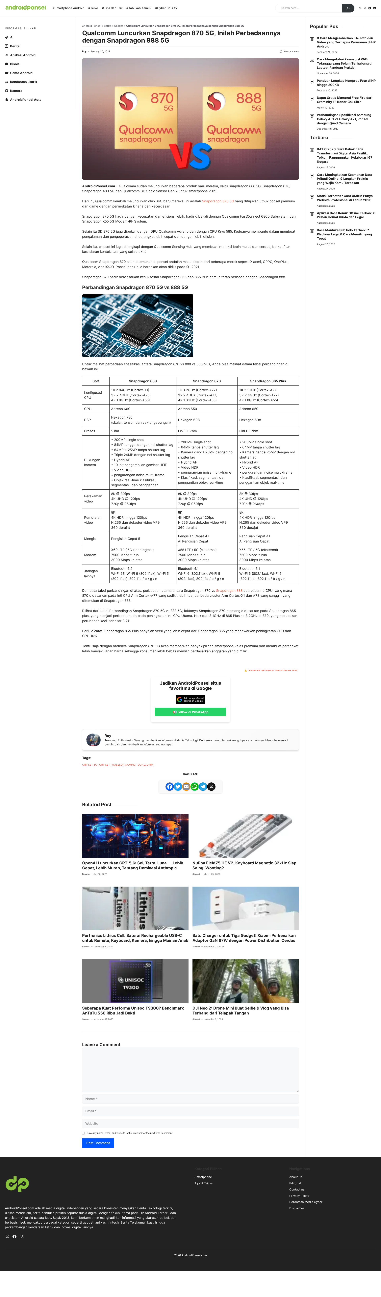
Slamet (196, 874)
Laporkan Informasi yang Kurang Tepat (273, 670)
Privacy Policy (299, 1196)
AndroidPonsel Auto (25, 100)
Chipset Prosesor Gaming (117, 764)
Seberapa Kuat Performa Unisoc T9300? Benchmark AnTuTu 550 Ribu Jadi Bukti (133, 1010)
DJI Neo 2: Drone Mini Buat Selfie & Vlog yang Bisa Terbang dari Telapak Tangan (240, 1010)
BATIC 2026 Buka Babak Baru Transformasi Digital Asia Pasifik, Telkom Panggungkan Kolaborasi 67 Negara (344, 155)
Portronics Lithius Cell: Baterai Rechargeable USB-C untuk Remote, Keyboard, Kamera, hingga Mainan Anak (135, 938)
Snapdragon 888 (229, 591)
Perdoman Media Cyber (305, 1202)
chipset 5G (89, 764)
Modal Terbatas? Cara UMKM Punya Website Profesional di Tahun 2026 (345, 198)
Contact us (296, 1189)
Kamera (16, 91)
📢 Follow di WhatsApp (190, 712)
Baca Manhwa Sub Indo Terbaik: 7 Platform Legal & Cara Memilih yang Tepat (344, 234)
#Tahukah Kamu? (138, 8)
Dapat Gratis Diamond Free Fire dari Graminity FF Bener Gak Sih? (344, 100)
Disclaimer (296, 1208)
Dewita (85, 874)
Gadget (118, 25)
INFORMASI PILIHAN (21, 28)
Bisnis (14, 64)
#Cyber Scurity (166, 8)
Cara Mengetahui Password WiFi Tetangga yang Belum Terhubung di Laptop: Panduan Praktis (344, 63)
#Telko (93, 8)
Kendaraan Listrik (23, 82)
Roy (84, 51)
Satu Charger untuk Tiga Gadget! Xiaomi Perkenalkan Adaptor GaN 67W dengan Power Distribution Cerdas (244, 938)
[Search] (348, 8)
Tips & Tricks (203, 1183)
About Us (295, 1177)
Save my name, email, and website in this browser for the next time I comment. (130, 1132)
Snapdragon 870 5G (218, 201)
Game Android (21, 73)
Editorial (295, 1183)
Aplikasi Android (23, 55)
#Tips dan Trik (112, 8)
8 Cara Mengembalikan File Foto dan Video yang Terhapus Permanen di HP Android (346, 42)
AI (11, 37)
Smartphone (203, 1177)
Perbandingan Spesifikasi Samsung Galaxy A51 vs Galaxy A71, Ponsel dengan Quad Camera (344, 119)
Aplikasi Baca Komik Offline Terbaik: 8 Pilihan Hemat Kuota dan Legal (346, 215)
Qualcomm (145, 764)
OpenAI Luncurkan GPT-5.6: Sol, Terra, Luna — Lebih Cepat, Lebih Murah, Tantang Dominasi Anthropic (132, 865)
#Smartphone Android (68, 8)
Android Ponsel (91, 25)
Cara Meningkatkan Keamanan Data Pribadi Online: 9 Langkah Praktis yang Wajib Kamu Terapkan (344, 179)
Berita (107, 25)
